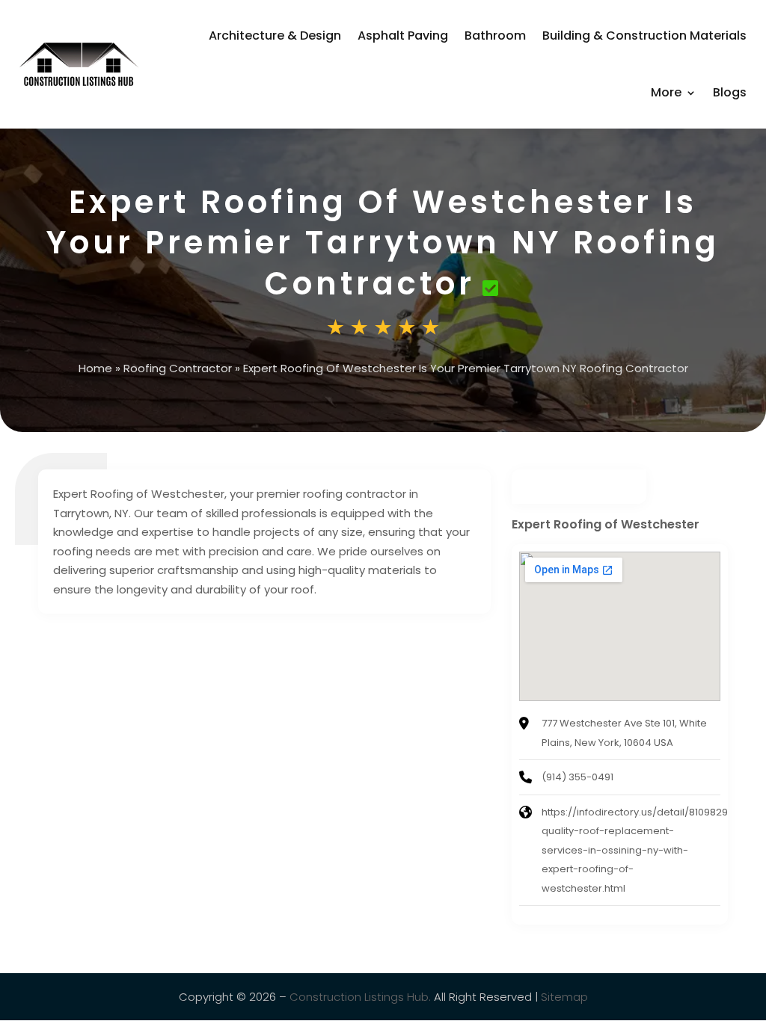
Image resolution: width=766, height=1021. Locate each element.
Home (95, 368)
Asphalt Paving (403, 35)
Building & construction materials (644, 35)
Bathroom (495, 35)
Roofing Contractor (177, 368)
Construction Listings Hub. (360, 997)
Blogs (730, 92)
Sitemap (564, 997)
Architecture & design (275, 35)
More (666, 92)
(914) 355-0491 (577, 777)
